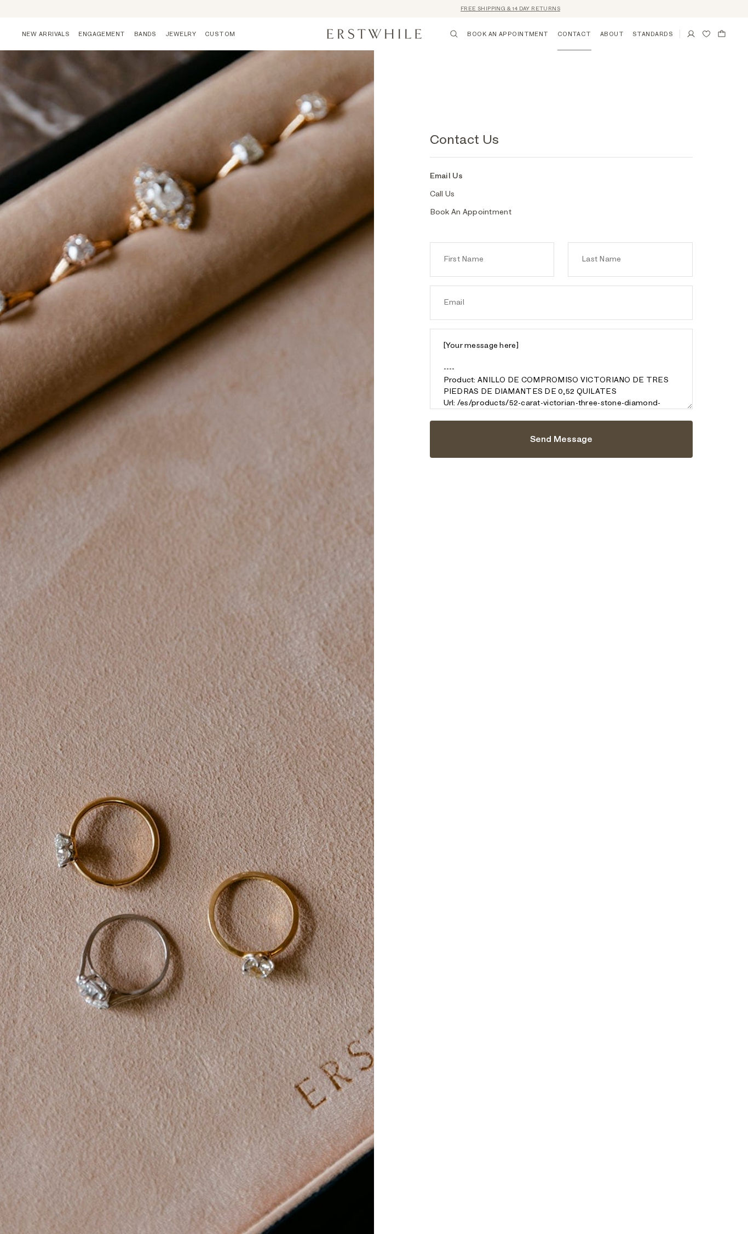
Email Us (446, 176)
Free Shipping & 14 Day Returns (490, 8)
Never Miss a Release (614, 1175)
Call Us (442, 194)
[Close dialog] (723, 1051)
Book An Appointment (470, 212)
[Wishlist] (706, 34)
